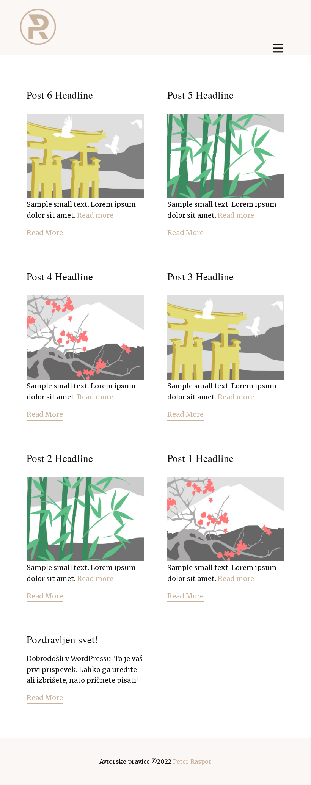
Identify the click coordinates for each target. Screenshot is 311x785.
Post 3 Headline (200, 276)
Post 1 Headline (200, 458)
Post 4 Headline (60, 276)
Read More (45, 232)
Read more (95, 215)
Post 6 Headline (60, 95)
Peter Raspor (192, 761)
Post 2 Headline (60, 458)
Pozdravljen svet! (62, 639)
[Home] (38, 27)
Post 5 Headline (200, 95)
